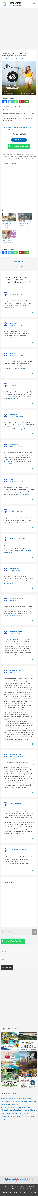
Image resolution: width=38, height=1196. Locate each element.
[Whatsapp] (15, 101)
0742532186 (19, 140)
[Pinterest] (21, 101)
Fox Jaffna (5, 59)
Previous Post (19, 261)
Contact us (30, 1187)
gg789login (13, 414)
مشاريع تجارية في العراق (15, 803)
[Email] (26, 101)
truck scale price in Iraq (18, 849)
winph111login (14, 568)
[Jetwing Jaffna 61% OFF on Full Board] (9, 234)
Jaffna (11, 59)
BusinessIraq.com (15, 639)
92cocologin (14, 510)
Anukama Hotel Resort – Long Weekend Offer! (16, 1098)
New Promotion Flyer (27, 1189)
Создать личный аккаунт (18, 538)
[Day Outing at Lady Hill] (28, 1078)
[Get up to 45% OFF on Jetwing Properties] (25, 217)
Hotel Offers (14, 2)
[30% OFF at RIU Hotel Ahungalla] (10, 1060)
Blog (22, 1187)
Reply (32, 312)
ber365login (14, 384)
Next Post (19, 266)
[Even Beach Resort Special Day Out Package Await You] (10, 1078)
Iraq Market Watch (16, 631)
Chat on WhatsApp (20, 146)
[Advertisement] (19, 28)
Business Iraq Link (15, 671)
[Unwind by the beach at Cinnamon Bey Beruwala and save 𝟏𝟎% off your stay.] (28, 1060)
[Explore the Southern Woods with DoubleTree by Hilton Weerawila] (28, 1041)
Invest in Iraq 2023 (16, 755)
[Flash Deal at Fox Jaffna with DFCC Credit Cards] (9, 217)
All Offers (14, 1187)
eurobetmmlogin (15, 293)
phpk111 (12, 353)
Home (5, 1187)
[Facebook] (4, 101)
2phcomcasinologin (16, 599)
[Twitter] (10, 101)
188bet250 (13, 479)
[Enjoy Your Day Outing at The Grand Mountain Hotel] (10, 1041)
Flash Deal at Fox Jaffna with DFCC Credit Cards (7, 223)
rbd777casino (14, 445)
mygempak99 (14, 323)
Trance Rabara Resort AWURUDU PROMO (14, 1113)
